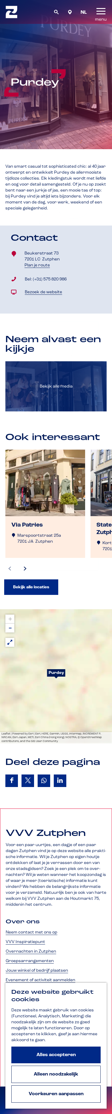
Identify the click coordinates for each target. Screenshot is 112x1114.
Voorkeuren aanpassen (56, 1094)
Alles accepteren (56, 1055)
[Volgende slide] (25, 568)
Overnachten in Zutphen (31, 951)
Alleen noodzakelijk (56, 1074)
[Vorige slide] (9, 568)
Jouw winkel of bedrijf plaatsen (37, 970)
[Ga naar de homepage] (11, 11)
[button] (56, 676)
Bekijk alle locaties (31, 587)
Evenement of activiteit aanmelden (40, 980)
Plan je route (38, 265)
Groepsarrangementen (30, 961)
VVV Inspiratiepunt (25, 942)
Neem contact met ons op (31, 932)
